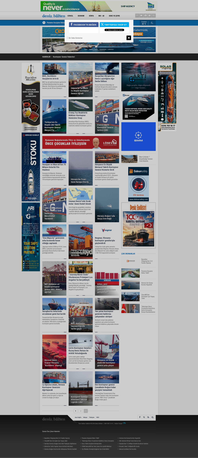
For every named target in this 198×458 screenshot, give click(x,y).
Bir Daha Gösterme (75, 38)
